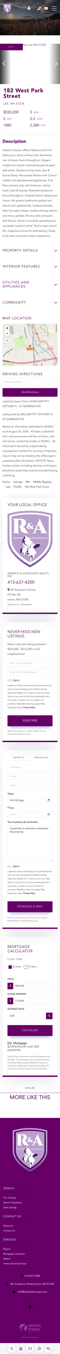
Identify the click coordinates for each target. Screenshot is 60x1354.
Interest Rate (16, 1009)
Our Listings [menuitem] (9, 1198)
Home (6, 482)
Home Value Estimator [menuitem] (14, 1264)
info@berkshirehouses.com (46, 8)
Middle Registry (42, 482)
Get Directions (30, 392)
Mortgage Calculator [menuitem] (14, 1254)
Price (11, 979)
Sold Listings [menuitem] (9, 1208)
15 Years (32, 967)
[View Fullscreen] (7, 340)
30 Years (16, 967)
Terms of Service (27, 921)
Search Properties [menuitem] (12, 1203)
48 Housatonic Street (32, 1284)
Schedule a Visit (41, 758)
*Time (11, 808)
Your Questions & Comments (23, 822)
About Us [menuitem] (8, 1226)
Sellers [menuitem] (6, 1259)
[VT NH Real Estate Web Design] (30, 1328)
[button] (5, 64)
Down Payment (17, 994)
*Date (11, 794)
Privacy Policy (29, 708)
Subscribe (30, 720)
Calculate (30, 1030)
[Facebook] (30, 1307)
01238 (17, 487)
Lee (8, 487)
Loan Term (15, 959)
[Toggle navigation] (54, 8)
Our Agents (26, 605)
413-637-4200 (39, 8)
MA (28, 482)
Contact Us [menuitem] (9, 1231)
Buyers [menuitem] (6, 1249)
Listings (17, 482)
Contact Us (13, 605)
